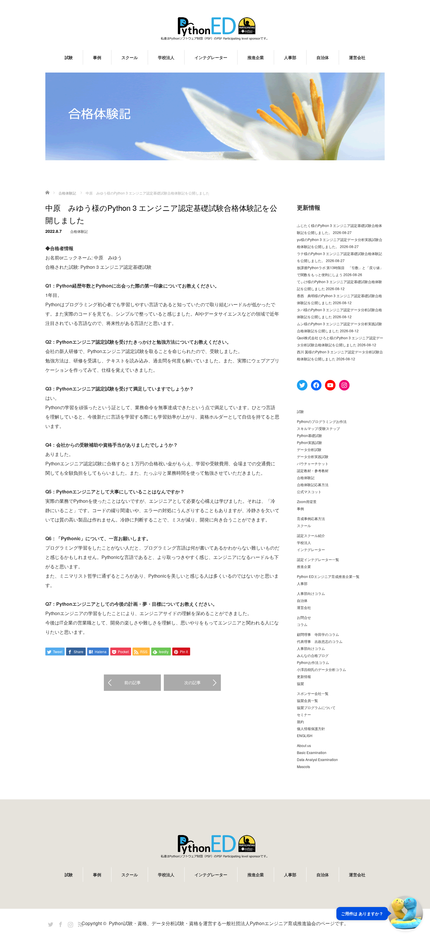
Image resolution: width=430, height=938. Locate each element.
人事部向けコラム (311, 593)
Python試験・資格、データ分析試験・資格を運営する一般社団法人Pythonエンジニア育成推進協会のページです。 (229, 923)
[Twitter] (49, 923)
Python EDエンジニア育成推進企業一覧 (328, 576)
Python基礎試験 (309, 435)
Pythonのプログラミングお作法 (322, 421)
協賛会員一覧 (307, 700)
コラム (302, 624)
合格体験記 (79, 231)
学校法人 (166, 57)
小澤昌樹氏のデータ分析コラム (321, 669)
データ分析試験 (309, 449)
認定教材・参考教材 (312, 470)
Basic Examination (311, 752)
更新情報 (304, 676)
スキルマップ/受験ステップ (318, 428)
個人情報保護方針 (311, 728)
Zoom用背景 (307, 501)
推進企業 (255, 57)
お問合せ (304, 617)
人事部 (290, 57)
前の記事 (132, 682)
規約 (300, 721)
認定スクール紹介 (311, 535)
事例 (97, 57)
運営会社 (357, 57)
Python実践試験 (309, 442)
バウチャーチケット (312, 463)
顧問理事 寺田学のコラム (318, 634)
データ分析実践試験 (312, 456)
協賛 (300, 683)
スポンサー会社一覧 (312, 693)
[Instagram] (69, 923)
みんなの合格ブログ (312, 655)
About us (304, 745)
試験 (69, 57)
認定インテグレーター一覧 (318, 559)
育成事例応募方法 (311, 518)
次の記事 (192, 682)
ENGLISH (304, 735)
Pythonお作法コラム (313, 662)
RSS (79, 923)
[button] (379, 913)
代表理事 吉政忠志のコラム (320, 641)
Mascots (303, 766)
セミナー (304, 714)
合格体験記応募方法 (312, 484)
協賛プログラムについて (316, 707)
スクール (129, 57)
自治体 (323, 57)
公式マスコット (309, 491)
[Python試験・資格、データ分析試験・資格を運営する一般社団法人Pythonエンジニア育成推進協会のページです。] (215, 28)
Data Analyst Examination (317, 759)
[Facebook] (59, 923)
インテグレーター (211, 57)
